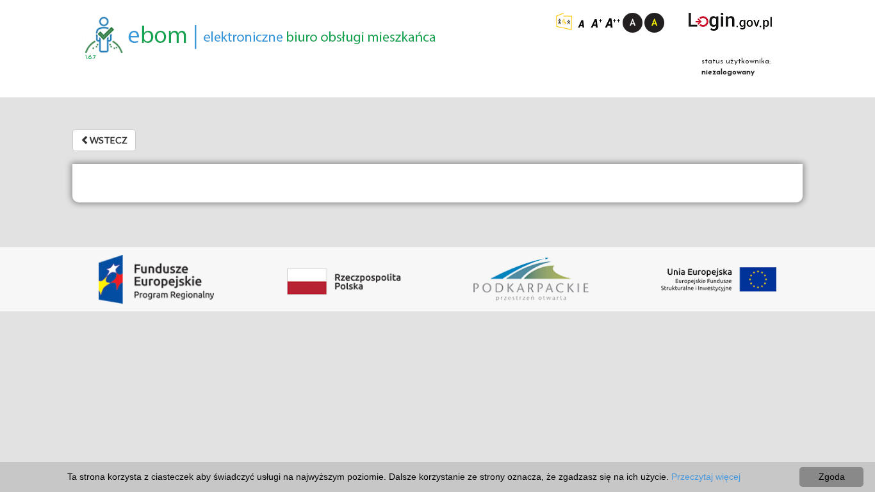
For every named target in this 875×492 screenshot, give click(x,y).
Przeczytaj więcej (705, 477)
